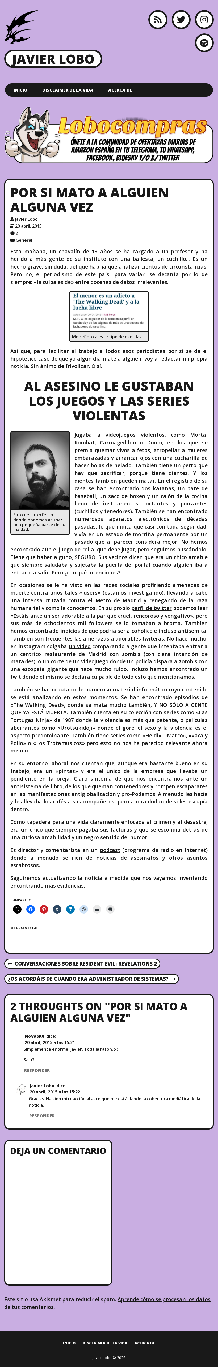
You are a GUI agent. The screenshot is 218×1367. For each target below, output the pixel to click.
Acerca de (120, 90)
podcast (110, 850)
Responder (37, 1070)
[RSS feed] (157, 19)
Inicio (20, 90)
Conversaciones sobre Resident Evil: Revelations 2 (82, 964)
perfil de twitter (151, 608)
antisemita (192, 630)
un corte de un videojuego (75, 661)
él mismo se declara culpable (76, 676)
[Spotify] (204, 42)
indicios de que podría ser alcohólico (106, 630)
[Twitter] (181, 19)
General (24, 240)
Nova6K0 (34, 1036)
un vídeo (80, 646)
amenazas (186, 585)
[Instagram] (204, 19)
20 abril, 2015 (28, 226)
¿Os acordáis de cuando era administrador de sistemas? (88, 979)
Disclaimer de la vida (67, 90)
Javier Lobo (53, 58)
